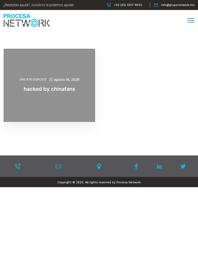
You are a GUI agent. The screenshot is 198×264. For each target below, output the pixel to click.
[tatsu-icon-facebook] (138, 166)
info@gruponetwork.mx (177, 5)
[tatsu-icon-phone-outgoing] (17, 166)
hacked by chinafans (49, 89)
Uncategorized (33, 79)
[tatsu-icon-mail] (58, 166)
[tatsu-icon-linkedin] (161, 166)
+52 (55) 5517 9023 (128, 5)
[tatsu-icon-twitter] (183, 166)
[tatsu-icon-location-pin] (99, 166)
